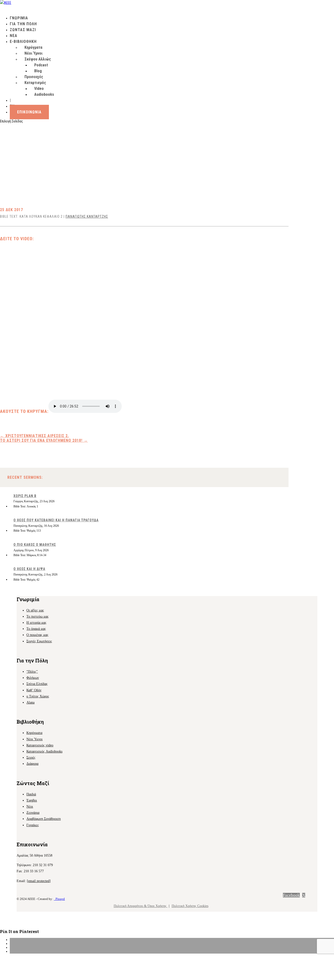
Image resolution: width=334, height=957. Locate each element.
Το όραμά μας (36, 629)
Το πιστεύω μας (37, 616)
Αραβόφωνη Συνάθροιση (43, 819)
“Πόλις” (32, 671)
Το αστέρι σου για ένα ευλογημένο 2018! (44, 440)
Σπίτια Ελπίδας (37, 684)
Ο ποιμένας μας (37, 635)
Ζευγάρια (32, 812)
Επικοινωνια (29, 112)
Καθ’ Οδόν (33, 690)
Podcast (41, 65)
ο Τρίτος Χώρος (37, 696)
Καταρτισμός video (39, 745)
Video (39, 88)
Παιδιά (31, 794)
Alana (30, 702)
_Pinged (59, 899)
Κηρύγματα (33, 47)
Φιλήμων (32, 678)
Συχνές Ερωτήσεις (39, 641)
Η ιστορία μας (36, 622)
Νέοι (29, 806)
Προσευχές (33, 76)
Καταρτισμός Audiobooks (44, 751)
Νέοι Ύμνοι (33, 53)
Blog (38, 71)
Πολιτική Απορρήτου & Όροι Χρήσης (140, 906)
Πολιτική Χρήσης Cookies (190, 906)
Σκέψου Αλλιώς (37, 59)
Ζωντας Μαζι (23, 29)
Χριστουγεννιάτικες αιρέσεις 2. (34, 435)
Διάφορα (32, 764)
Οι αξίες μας (35, 610)
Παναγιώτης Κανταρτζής (87, 216)
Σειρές (30, 757)
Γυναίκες (32, 825)
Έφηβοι (31, 800)
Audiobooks (44, 94)
